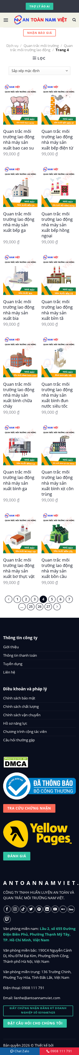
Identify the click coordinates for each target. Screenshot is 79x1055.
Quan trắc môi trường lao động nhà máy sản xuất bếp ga (18, 222)
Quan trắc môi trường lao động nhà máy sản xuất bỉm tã (57, 310)
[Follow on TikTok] (23, 909)
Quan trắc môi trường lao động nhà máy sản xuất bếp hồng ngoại (57, 225)
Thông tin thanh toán (20, 655)
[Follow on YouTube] (55, 909)
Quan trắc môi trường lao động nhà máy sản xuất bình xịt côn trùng (58, 483)
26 (40, 606)
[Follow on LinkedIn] (47, 909)
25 (31, 606)
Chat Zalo (21, 1051)
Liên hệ (9, 672)
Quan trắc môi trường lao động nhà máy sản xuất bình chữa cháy (18, 395)
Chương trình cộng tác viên (25, 731)
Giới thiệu (11, 646)
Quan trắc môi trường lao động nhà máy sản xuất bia (18, 310)
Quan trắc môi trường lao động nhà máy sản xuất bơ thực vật (19, 568)
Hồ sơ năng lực (15, 723)
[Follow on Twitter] (31, 909)
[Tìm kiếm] (74, 20)
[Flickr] (63, 909)
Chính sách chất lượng (21, 706)
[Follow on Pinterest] (39, 909)
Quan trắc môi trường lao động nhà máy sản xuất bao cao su (18, 139)
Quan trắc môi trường (41, 45)
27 (48, 606)
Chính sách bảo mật (19, 698)
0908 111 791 (33, 987)
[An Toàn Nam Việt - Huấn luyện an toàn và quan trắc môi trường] (40, 20)
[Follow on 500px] (71, 909)
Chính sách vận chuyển (21, 714)
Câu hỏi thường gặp (19, 740)
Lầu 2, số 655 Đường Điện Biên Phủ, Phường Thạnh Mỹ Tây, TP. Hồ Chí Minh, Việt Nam (39, 934)
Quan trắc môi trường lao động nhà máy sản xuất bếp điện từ (57, 139)
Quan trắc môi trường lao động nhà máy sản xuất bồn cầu (57, 568)
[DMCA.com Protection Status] (15, 761)
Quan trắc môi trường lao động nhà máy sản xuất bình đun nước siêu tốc (57, 395)
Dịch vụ (12, 45)
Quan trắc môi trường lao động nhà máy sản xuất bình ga (18, 480)
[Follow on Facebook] (7, 909)
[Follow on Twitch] (7, 919)
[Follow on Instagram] (15, 909)
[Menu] (6, 20)
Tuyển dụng (12, 663)
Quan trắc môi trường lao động (41, 47)
